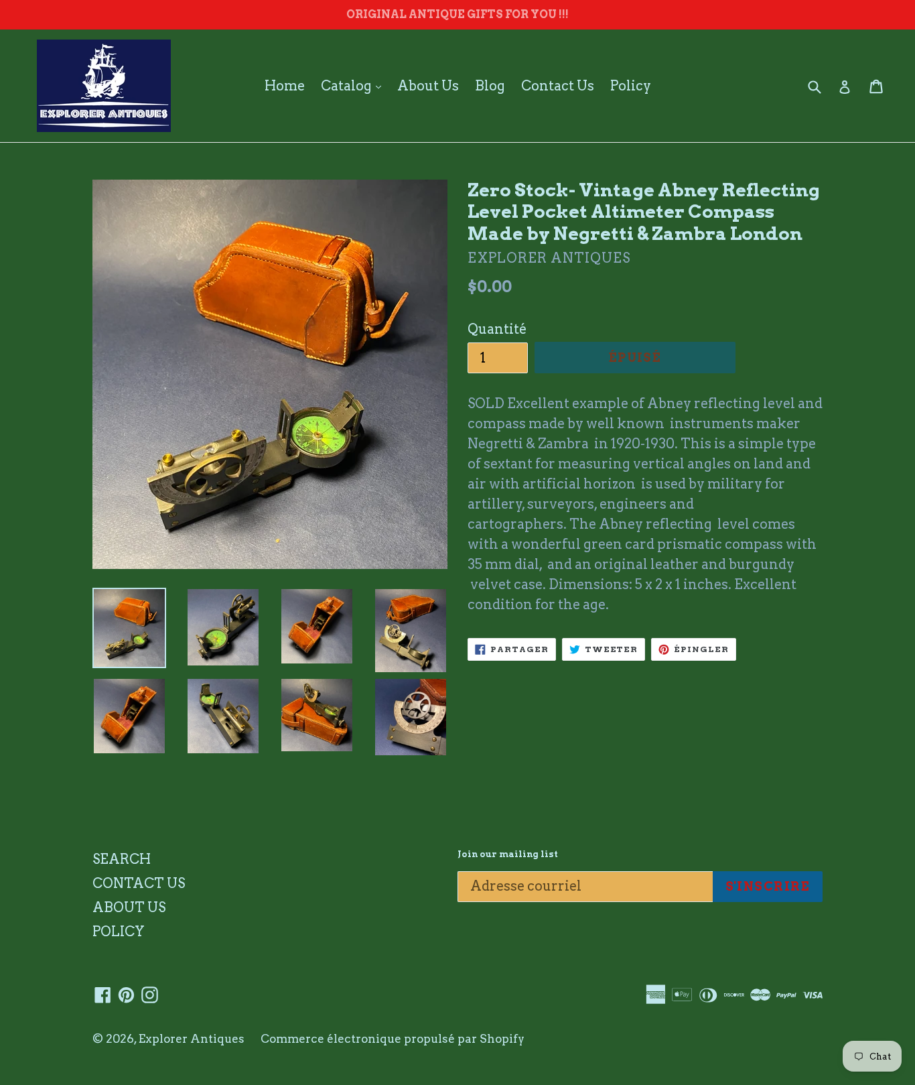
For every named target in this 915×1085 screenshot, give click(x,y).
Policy (630, 86)
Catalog (354, 85)
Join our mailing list (508, 854)
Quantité (497, 329)
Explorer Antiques (191, 1038)
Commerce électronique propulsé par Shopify (392, 1038)
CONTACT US (138, 883)
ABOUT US (128, 907)
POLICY (118, 931)
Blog (490, 86)
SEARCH (121, 859)
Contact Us (557, 86)
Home (285, 86)
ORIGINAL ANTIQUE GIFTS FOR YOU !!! (457, 14)
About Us (428, 86)
